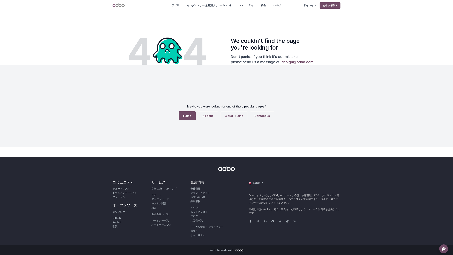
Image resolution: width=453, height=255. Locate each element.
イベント (195, 207)
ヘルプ (277, 5)
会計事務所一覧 (160, 214)
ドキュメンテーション (125, 192)
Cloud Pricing (234, 116)
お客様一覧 (196, 220)
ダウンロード (120, 211)
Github (117, 217)
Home (187, 116)
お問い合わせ (197, 197)
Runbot (117, 222)
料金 (263, 5)
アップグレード (160, 199)
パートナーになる (161, 224)
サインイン (310, 5)
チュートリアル (121, 188)
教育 (153, 207)
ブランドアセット (200, 192)
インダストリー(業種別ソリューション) (209, 5)
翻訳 (115, 226)
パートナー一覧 (160, 220)
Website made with (222, 250)
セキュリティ (197, 235)
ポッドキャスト (199, 211)
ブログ (194, 216)
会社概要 (195, 188)
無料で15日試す (330, 5)
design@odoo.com (298, 62)
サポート (156, 194)
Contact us (262, 116)
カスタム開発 (158, 203)
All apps (208, 116)
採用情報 (195, 201)
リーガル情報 (197, 226)
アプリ (175, 5)
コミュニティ (246, 5)
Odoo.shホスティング (164, 188)
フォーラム (119, 197)
